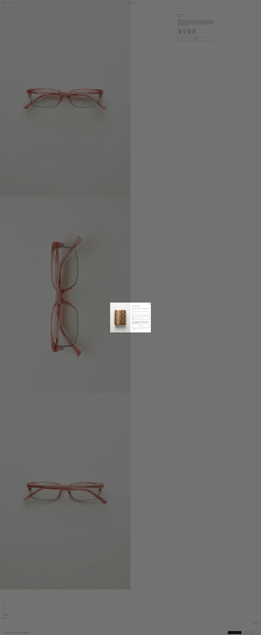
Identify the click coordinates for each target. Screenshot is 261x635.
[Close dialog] (149, 304)
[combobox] (134, 318)
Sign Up (141, 325)
